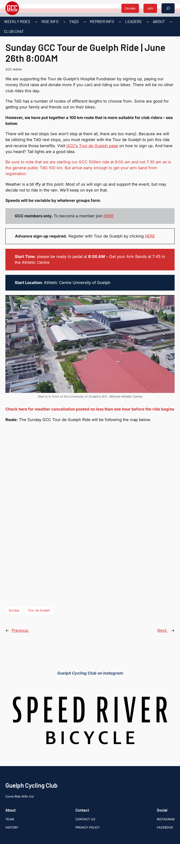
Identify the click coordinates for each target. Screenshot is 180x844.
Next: (162, 630)
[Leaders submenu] (147, 21)
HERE (109, 216)
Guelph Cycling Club (31, 785)
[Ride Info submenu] (64, 21)
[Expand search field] (168, 8)
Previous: (20, 630)
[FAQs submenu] (85, 21)
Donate (130, 8)
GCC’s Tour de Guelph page (92, 145)
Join (150, 8)
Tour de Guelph (39, 610)
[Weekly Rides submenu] (36, 21)
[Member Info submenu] (120, 21)
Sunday (14, 610)
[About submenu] (171, 21)
